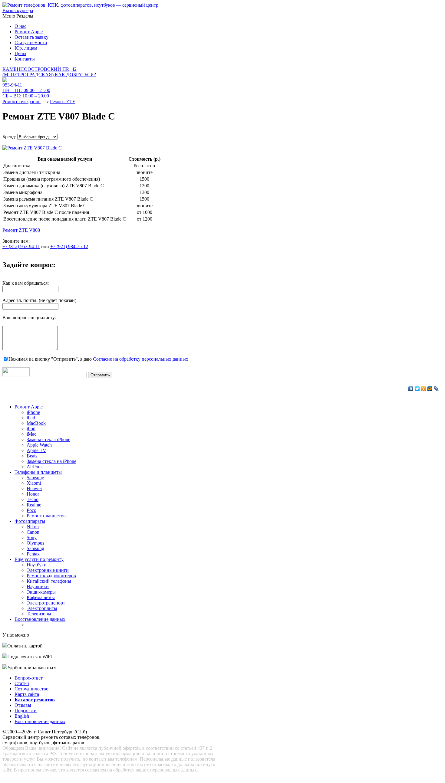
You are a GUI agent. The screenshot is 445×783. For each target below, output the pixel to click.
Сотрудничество (31, 688)
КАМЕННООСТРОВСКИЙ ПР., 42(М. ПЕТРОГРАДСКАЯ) (49, 72)
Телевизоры (39, 613)
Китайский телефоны (49, 581)
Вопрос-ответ (29, 677)
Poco (31, 510)
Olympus (35, 542)
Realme (34, 504)
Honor (33, 493)
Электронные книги (48, 570)
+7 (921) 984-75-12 (69, 246)
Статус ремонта (31, 42)
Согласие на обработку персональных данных (140, 359)
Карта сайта (27, 694)
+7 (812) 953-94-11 (21, 246)
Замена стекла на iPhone (51, 461)
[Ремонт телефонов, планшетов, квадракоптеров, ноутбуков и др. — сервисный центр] (80, 5)
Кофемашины (41, 597)
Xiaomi (34, 483)
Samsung (35, 477)
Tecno (32, 499)
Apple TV (36, 450)
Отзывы (23, 705)
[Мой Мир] (430, 389)
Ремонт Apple (29, 31)
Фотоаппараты (30, 521)
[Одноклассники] (423, 389)
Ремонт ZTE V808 (21, 230)
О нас (20, 26)
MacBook (36, 423)
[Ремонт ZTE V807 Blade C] (32, 146)
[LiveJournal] (436, 389)
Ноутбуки (37, 564)
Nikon (33, 526)
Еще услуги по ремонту (39, 559)
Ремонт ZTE (62, 101)
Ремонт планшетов (46, 515)
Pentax (33, 553)
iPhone (33, 412)
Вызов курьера (17, 10)
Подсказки (26, 710)
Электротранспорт (46, 602)
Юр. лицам (26, 48)
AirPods (34, 466)
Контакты (25, 58)
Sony (32, 537)
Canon (33, 532)
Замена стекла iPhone (48, 439)
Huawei (34, 488)
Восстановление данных (40, 619)
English (22, 716)
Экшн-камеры (41, 592)
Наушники (38, 586)
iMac (31, 434)
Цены (20, 53)
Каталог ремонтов (35, 699)
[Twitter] (417, 389)
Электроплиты (42, 608)
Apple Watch (39, 444)
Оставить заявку (31, 37)
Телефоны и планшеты (38, 472)
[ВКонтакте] (411, 389)
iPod (31, 428)
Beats (32, 455)
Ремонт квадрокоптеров (51, 575)
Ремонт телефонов (21, 101)
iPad (31, 417)
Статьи (22, 683)
